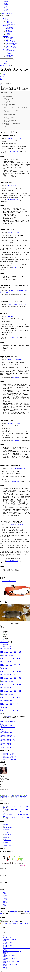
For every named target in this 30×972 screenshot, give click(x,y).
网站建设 (5, 63)
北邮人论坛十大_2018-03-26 (9, 754)
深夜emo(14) (6, 111)
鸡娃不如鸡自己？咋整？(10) (9, 117)
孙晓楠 (9, 834)
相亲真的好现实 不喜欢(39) (9, 98)
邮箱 (1, 784)
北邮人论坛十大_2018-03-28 (9, 757)
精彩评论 (7, 99)
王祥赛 (9, 837)
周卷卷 (9, 824)
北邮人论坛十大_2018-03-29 (9, 759)
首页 (1, 65)
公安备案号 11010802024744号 (8, 923)
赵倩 (7, 842)
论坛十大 (5, 61)
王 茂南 (8, 716)
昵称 (1, 781)
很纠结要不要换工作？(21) (9, 104)
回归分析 (5, 904)
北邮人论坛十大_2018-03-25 (9, 753)
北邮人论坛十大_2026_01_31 (10, 691)
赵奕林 (9, 840)
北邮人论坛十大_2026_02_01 (10, 684)
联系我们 (5, 896)
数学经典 (5, 902)
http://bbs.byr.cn (15, 267)
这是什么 (5, 892)
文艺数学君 (10, 13)
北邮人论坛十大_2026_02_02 (10, 678)
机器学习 (5, 898)
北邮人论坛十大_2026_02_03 (10, 671)
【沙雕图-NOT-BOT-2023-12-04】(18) (11, 110)
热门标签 (5, 895)
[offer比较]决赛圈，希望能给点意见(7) (12, 123)
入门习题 (5, 899)
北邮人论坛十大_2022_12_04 (9, 581)
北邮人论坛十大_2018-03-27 (9, 756)
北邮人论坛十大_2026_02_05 (10, 658)
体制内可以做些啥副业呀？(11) (10, 114)
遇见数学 (10, 827)
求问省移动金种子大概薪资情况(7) (11, 120)
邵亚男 (9, 829)
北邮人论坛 (5, 644)
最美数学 (5, 905)
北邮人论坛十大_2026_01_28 (10, 710)
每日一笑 (4, 128)
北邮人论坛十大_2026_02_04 (10, 665)
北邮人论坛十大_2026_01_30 (10, 697)
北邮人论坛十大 (6, 65)
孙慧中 (9, 832)
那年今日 (4, 126)
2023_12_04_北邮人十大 (7, 96)
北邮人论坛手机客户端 (12, 151)
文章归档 (5, 893)
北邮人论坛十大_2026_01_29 (10, 704)
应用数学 (5, 901)
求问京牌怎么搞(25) (8, 101)
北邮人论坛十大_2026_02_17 (10, 652)
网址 (1, 786)
